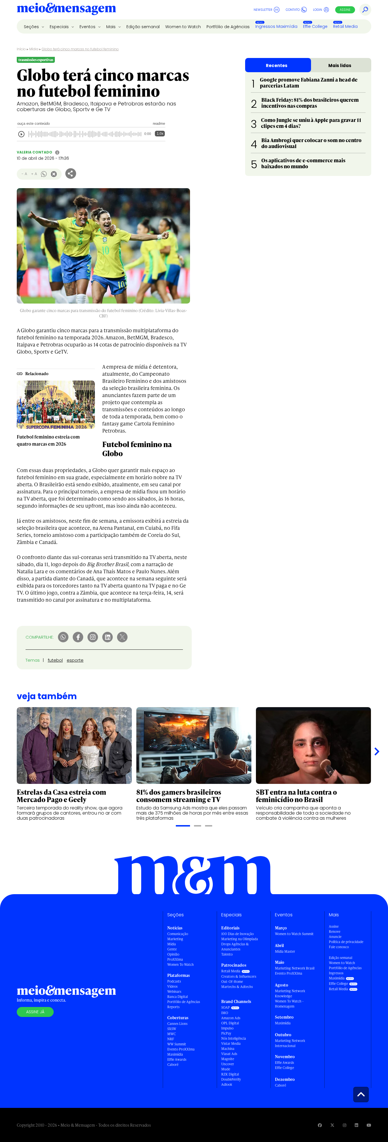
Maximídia (175, 1054)
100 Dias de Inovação (237, 933)
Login (317, 9)
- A (24, 174)
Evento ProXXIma (181, 1049)
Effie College (315, 26)
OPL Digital (230, 1023)
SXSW (171, 1028)
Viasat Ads (229, 1053)
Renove (334, 931)
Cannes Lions (177, 1023)
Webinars (174, 991)
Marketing (175, 939)
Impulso (227, 1028)
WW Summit (176, 1044)
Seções (32, 27)
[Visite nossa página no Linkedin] (356, 1125)
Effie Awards (176, 1059)
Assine (345, 9)
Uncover (227, 1064)
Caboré (172, 1064)
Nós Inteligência (233, 1038)
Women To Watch (180, 964)
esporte (75, 660)
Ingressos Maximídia (276, 26)
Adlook (226, 1084)
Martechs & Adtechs (237, 986)
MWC (171, 1033)
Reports (173, 1006)
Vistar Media (231, 1043)
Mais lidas (339, 65)
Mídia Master (285, 951)
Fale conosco (339, 946)
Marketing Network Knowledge (290, 993)
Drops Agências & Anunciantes (235, 947)
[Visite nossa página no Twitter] (332, 1125)
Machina (227, 1048)
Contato (293, 9)
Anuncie (335, 936)
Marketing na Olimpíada (239, 939)
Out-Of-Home (232, 981)
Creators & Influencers (238, 976)
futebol (55, 660)
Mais (111, 27)
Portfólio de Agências (228, 27)
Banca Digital (177, 996)
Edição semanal (143, 27)
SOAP (225, 1007)
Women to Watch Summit (294, 933)
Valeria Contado (34, 152)
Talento (227, 954)
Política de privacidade (346, 941)
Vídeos (172, 986)
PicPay (226, 1033)
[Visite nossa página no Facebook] (320, 1125)
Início (21, 49)
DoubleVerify (231, 1079)
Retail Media (345, 26)
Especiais (60, 27)
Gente (172, 949)
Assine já (35, 1012)
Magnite (227, 1058)
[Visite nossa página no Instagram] (344, 1125)
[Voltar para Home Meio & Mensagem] (66, 9)
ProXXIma (175, 959)
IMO (224, 1012)
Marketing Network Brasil (294, 968)
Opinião (173, 954)
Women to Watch (183, 27)
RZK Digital (230, 1074)
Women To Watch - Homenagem (289, 1004)
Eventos (88, 27)
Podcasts (174, 981)
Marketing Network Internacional (290, 1043)
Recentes (276, 65)
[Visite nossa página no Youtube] (369, 1125)
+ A (34, 174)
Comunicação (177, 933)
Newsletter (263, 9)
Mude (225, 1069)
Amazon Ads (230, 1018)
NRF (170, 1039)
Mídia (33, 49)
